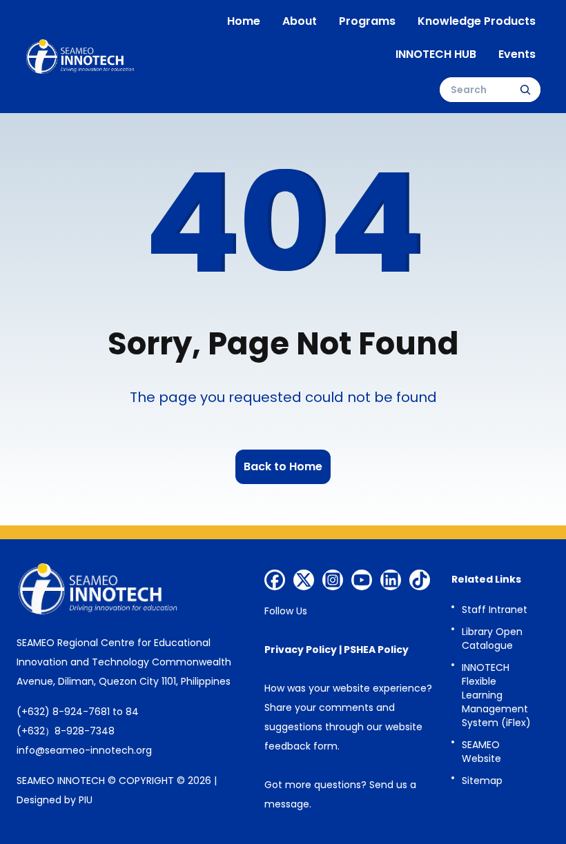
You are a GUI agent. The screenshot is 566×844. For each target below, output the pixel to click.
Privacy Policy (300, 649)
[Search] (525, 89)
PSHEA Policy (376, 649)
